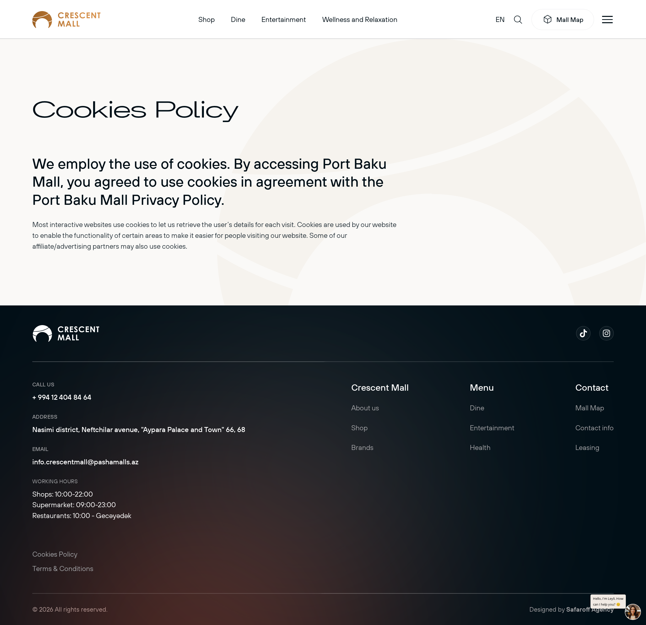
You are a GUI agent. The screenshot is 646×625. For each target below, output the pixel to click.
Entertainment (283, 19)
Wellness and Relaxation (359, 19)
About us (365, 407)
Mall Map (569, 19)
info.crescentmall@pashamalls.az (85, 461)
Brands (362, 447)
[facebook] (583, 333)
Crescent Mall (380, 387)
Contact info (594, 427)
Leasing (587, 447)
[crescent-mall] (66, 19)
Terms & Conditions (62, 568)
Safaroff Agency (590, 609)
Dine (238, 19)
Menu (482, 387)
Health (480, 447)
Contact (592, 387)
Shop (206, 19)
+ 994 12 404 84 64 (61, 397)
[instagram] (606, 333)
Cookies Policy (54, 554)
